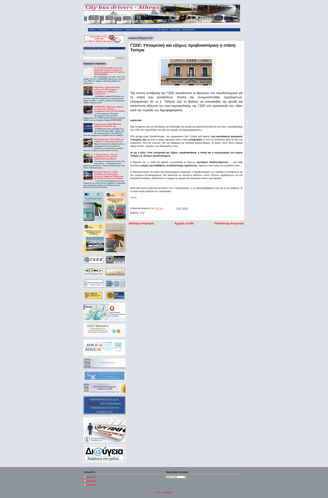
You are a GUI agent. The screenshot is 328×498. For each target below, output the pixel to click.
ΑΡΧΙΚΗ (92, 30)
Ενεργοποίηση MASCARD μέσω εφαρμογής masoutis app (107, 125)
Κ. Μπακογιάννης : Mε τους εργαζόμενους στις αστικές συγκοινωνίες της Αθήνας (106, 156)
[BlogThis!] (179, 208)
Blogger (168, 492)
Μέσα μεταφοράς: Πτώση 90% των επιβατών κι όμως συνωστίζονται (109, 140)
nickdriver (91, 485)
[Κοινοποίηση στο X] (182, 208)
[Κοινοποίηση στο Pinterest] (186, 208)
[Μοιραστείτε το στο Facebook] (184, 208)
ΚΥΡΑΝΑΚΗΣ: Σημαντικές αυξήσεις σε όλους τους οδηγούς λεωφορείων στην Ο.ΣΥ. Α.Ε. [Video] (109, 109)
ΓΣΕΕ (142, 213)
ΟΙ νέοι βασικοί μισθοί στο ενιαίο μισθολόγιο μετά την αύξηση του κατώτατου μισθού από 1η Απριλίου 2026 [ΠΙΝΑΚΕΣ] (109, 71)
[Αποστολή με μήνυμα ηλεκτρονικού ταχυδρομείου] (177, 208)
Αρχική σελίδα (184, 223)
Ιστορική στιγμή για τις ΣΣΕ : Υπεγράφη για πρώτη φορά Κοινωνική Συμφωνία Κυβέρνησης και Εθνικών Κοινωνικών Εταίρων (109, 175)
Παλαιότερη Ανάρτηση (229, 223)
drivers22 (91, 481)
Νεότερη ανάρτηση (141, 223)
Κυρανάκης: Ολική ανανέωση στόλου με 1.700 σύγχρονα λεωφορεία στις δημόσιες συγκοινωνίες (107, 90)
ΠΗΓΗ (133, 197)
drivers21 (91, 477)
